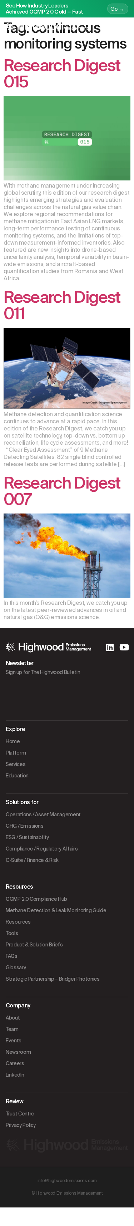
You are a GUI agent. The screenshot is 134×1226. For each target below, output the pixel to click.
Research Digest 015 (62, 73)
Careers (15, 1063)
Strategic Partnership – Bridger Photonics (53, 979)
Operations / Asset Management (43, 814)
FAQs (12, 956)
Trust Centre (20, 1113)
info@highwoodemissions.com (67, 1181)
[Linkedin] (109, 647)
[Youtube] (124, 647)
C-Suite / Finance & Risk (32, 860)
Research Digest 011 (62, 305)
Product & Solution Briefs (34, 944)
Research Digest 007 (62, 491)
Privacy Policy (21, 1125)
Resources (18, 922)
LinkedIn (15, 1075)
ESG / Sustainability (27, 837)
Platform (16, 753)
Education (17, 775)
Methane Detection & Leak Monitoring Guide (56, 910)
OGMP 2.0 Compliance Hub (36, 899)
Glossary (16, 967)
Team (12, 1029)
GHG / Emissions (25, 826)
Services (15, 764)
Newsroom (18, 1052)
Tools (12, 933)
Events (13, 1040)
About (13, 1018)
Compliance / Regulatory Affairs (42, 849)
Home (13, 741)
